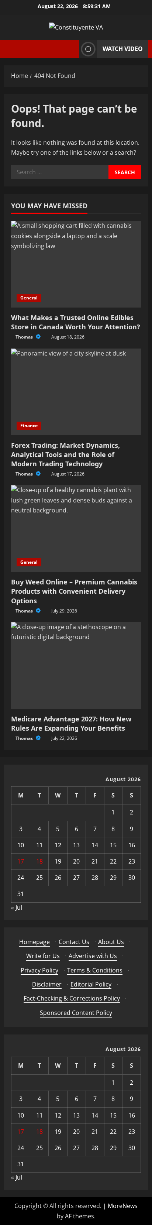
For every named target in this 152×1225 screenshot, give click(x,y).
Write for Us (43, 956)
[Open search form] (71, 49)
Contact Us (74, 942)
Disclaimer (47, 984)
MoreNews (123, 1206)
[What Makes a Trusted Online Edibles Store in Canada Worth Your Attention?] (76, 264)
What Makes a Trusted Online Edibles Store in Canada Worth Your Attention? (75, 322)
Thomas (24, 337)
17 (20, 861)
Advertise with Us (93, 956)
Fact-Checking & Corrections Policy (72, 998)
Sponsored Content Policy (76, 1013)
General (29, 298)
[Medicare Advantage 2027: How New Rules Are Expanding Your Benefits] (76, 665)
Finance (29, 425)
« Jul (16, 907)
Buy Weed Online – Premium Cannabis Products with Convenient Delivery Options (74, 591)
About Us (111, 942)
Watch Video (123, 49)
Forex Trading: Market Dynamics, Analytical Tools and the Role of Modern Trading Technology (65, 454)
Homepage (34, 942)
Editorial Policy (90, 984)
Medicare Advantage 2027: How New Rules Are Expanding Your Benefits (71, 723)
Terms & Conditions (94, 970)
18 (39, 861)
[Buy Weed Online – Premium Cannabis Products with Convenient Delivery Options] (76, 528)
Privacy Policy (39, 970)
